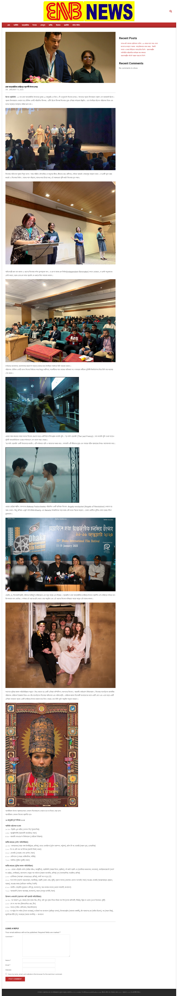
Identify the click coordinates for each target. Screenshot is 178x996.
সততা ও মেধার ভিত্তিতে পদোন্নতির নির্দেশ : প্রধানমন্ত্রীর (137, 49)
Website (8, 970)
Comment (9, 937)
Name (8, 960)
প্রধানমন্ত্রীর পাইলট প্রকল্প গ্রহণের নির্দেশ (133, 55)
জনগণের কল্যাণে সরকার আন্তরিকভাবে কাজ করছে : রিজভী (138, 46)
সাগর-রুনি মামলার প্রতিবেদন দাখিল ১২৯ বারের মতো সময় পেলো (139, 43)
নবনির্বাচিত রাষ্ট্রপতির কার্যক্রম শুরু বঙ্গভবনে (133, 52)
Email (7, 965)
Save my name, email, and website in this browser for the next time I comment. (35, 974)
